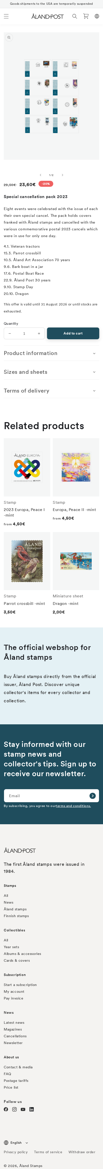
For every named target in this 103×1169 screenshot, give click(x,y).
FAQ (7, 1074)
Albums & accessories (22, 954)
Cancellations (15, 1036)
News (8, 902)
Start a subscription (20, 985)
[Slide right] (62, 175)
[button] (6, 16)
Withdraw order (81, 1152)
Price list (11, 1087)
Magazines (13, 1029)
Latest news (14, 1023)
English (16, 1142)
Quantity (11, 323)
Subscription (15, 975)
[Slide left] (40, 175)
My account (14, 991)
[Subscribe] (92, 795)
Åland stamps (15, 909)
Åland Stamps (30, 1166)
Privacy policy (16, 1152)
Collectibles (14, 930)
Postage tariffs (16, 1081)
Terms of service (48, 1152)
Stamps (10, 886)
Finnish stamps (16, 916)
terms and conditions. (73, 806)
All (6, 896)
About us (11, 1057)
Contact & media (18, 1067)
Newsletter (13, 1043)
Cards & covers (17, 960)
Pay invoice (14, 998)
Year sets (11, 947)
